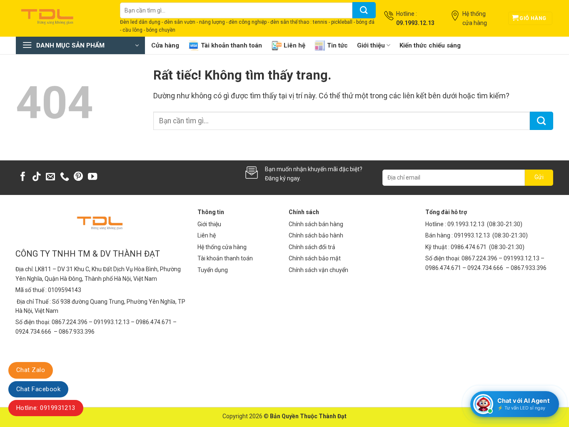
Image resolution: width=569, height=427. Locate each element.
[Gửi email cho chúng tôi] (50, 177)
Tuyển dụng (212, 270)
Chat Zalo (30, 370)
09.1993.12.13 (465, 224)
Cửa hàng (165, 45)
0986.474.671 (469, 247)
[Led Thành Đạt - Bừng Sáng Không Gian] (61, 18)
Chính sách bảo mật (315, 258)
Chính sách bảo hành (316, 235)
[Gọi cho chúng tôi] (64, 177)
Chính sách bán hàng (316, 224)
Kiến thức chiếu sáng (430, 45)
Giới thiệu (371, 45)
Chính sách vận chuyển (318, 270)
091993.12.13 (472, 235)
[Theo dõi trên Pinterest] (78, 177)
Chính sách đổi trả (312, 247)
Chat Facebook (38, 389)
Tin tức (337, 45)
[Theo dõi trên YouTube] (92, 177)
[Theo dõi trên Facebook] (22, 177)
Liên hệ (294, 45)
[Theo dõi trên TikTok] (36, 177)
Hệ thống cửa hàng (222, 247)
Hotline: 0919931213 (45, 408)
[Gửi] (364, 10)
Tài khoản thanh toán (231, 45)
